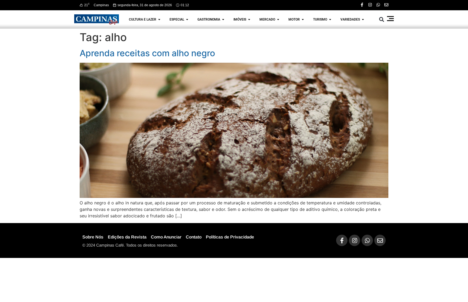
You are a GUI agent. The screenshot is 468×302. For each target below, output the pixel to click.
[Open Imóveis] (249, 19)
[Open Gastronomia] (223, 19)
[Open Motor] (302, 19)
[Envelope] (386, 5)
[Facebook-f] (362, 5)
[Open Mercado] (278, 19)
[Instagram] (370, 5)
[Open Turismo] (330, 19)
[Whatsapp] (378, 5)
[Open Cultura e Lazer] (159, 19)
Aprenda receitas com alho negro (147, 53)
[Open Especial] (187, 19)
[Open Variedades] (363, 19)
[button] (381, 19)
